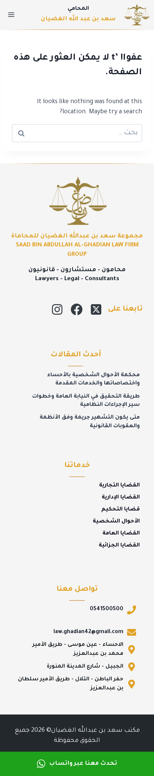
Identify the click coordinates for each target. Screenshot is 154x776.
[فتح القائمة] (11, 14)
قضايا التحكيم (120, 510)
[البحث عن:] (77, 133)
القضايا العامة (121, 534)
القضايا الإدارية (121, 498)
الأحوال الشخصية (116, 522)
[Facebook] (77, 309)
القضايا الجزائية (119, 546)
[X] (96, 309)
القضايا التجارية (119, 486)
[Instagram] (57, 309)
